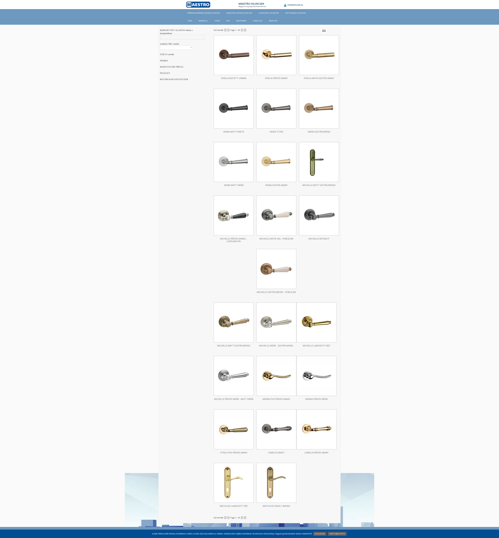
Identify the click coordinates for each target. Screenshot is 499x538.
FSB (228, 20)
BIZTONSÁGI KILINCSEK (295, 13)
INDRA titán (276, 131)
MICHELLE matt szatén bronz (319, 185)
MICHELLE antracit (319, 238)
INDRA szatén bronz (319, 131)
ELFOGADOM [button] (320, 534)
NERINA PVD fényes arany (276, 399)
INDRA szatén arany (276, 185)
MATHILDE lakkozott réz (234, 506)
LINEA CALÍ (257, 20)
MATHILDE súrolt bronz (276, 506)
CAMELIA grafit (276, 452)
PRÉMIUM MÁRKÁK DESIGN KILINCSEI (203, 13)
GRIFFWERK (241, 20)
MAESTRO (273, 20)
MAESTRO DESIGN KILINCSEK (239, 13)
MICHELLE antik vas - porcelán (276, 238)
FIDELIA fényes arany (276, 78)
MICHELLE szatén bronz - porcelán (276, 292)
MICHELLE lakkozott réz (316, 345)
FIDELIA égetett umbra (233, 78)
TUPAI (217, 20)
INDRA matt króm (234, 185)
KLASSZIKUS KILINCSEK (269, 13)
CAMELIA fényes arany (316, 452)
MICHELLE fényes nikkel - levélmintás (233, 240)
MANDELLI (203, 20)
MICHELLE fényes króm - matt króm (233, 399)
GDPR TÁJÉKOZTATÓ (337, 534)
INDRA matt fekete (233, 131)
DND (190, 20)
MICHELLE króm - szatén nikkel (276, 345)
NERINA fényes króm (316, 399)
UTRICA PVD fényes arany (233, 452)
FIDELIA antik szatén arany (319, 78)
